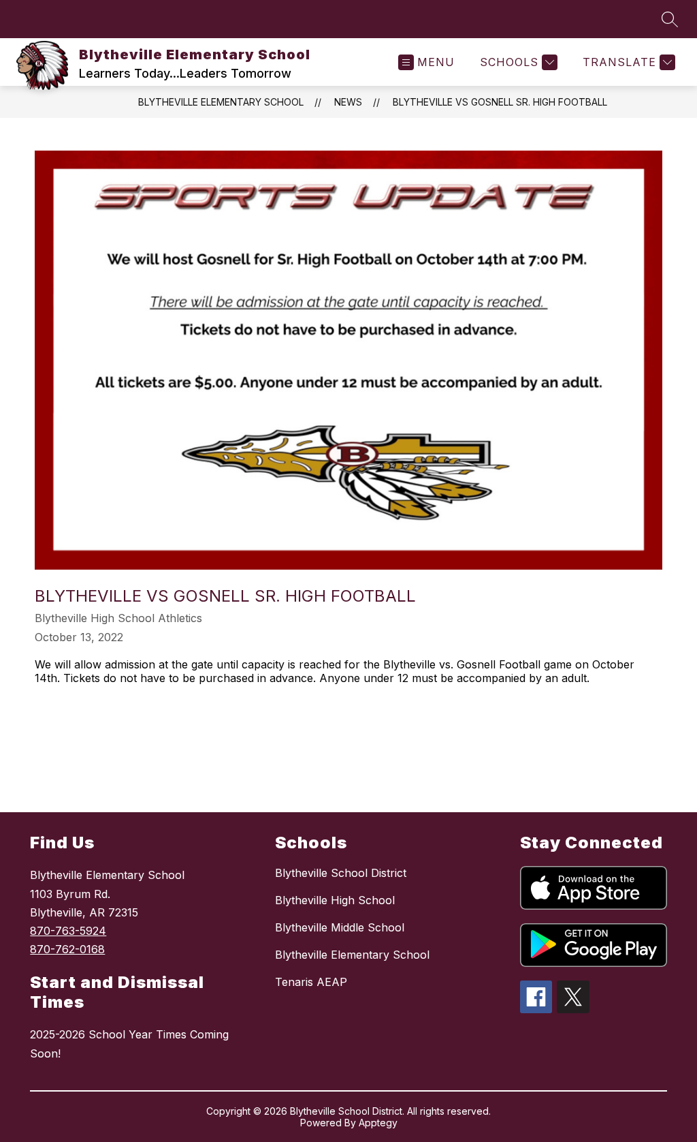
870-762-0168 (67, 949)
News (348, 102)
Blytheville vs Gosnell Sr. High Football (500, 102)
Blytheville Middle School (339, 927)
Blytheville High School (335, 900)
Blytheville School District (340, 873)
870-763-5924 (68, 931)
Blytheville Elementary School (221, 102)
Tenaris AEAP (311, 982)
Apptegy (378, 1122)
